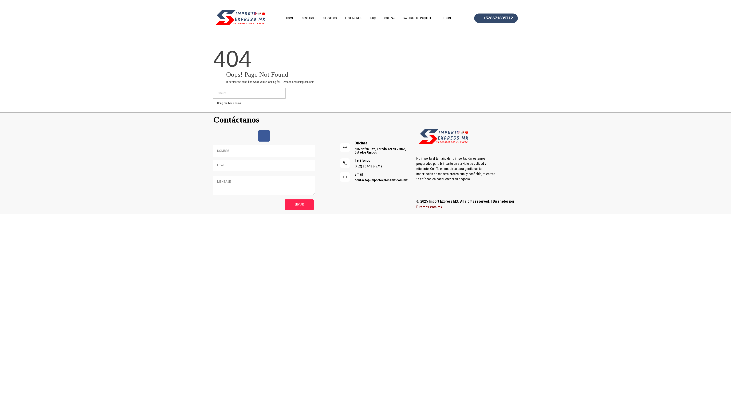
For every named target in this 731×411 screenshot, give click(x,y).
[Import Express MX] (241, 17)
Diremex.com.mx (429, 207)
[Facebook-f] (264, 136)
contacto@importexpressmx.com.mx (381, 180)
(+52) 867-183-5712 (368, 166)
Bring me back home (228, 103)
